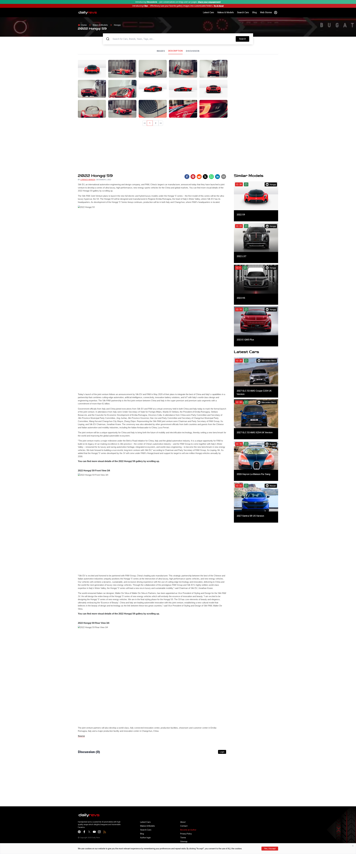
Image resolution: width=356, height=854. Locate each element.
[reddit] (199, 176)
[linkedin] (217, 176)
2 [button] (155, 123)
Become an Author (188, 830)
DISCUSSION (192, 51)
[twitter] (205, 176)
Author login (145, 837)
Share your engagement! (209, 2)
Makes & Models (225, 12)
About (183, 822)
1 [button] (149, 123)
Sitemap (183, 841)
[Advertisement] (254, 79)
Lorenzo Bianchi (87, 180)
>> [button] (161, 123)
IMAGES (161, 51)
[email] (223, 176)
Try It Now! (219, 5)
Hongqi (117, 25)
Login (222, 752)
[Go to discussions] (246, 184)
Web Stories (266, 12)
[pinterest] (193, 176)
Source (81, 736)
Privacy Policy (186, 834)
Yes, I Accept (270, 848)
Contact (183, 826)
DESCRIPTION (175, 51)
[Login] (275, 12)
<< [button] (145, 123)
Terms (183, 837)
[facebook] (186, 176)
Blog (254, 12)
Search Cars (243, 12)
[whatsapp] (211, 176)
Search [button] (244, 38)
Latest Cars (208, 12)
